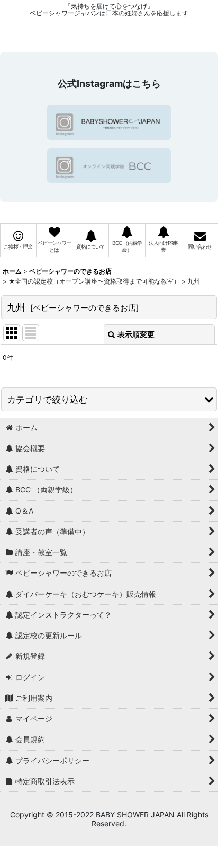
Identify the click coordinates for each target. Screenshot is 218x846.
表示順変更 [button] (136, 334)
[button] (109, 399)
